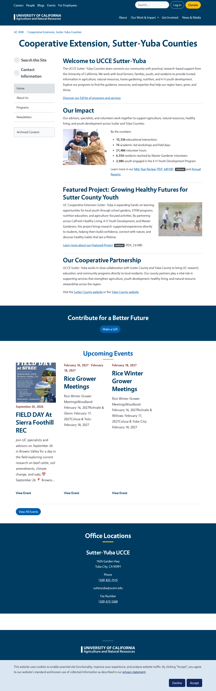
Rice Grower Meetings (80, 382)
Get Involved (170, 17)
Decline (177, 683)
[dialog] (108, 675)
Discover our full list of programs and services (92, 98)
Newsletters (24, 117)
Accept (194, 683)
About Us (22, 98)
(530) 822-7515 (108, 580)
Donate (193, 5)
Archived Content (28, 132)
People (30, 5)
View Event (23, 493)
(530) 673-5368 (108, 601)
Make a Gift (110, 329)
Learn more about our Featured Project (93, 245)
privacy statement (134, 672)
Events (51, 5)
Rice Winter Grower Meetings (127, 380)
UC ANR (19, 32)
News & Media (191, 17)
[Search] (167, 4)
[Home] (37, 17)
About (123, 17)
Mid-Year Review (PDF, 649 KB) (159, 169)
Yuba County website (125, 292)
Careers (18, 5)
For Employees (67, 5)
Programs (23, 107)
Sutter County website (88, 292)
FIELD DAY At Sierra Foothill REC (35, 422)
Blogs (40, 5)
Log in (177, 5)
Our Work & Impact (143, 17)
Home (20, 88)
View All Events (28, 512)
